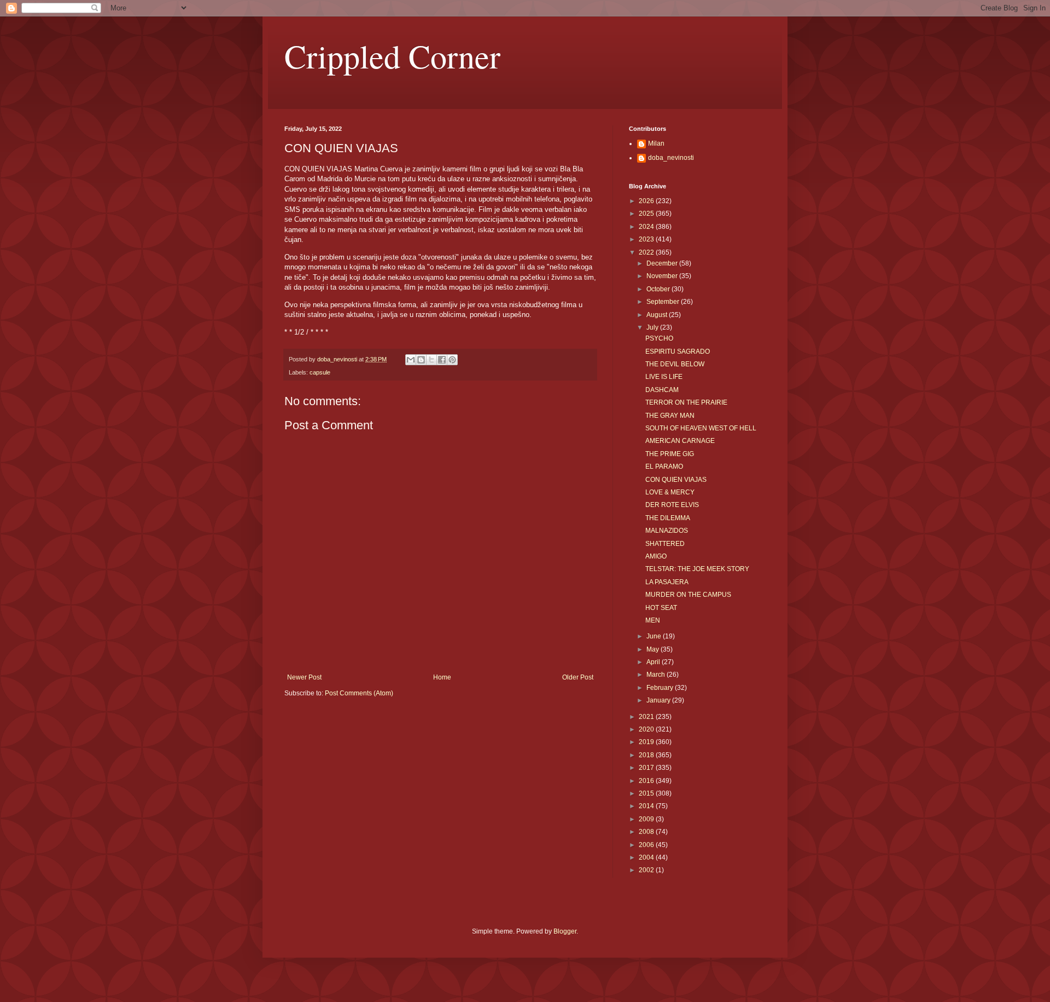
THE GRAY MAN (670, 415)
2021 (647, 717)
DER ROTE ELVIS (672, 505)
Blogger (564, 931)
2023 (647, 239)
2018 (647, 755)
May (653, 649)
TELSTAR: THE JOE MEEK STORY (697, 569)
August (657, 315)
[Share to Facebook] (441, 359)
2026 (647, 201)
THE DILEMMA (667, 518)
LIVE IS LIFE (663, 377)
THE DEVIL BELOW (674, 364)
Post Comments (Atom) (359, 693)
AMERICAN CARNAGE (680, 441)
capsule (320, 372)
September (663, 302)
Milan (656, 143)
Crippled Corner (392, 56)
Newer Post (304, 677)
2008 (647, 832)
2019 (647, 742)
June (654, 636)
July (653, 327)
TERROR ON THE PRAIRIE (686, 402)
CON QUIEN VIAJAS (676, 479)
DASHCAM (662, 390)
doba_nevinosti (671, 158)
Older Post (577, 677)
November (662, 276)
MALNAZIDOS (666, 530)
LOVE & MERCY (670, 492)
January (659, 700)
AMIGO (656, 556)
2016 (647, 781)
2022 (647, 252)
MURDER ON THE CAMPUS (688, 594)
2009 (647, 819)
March (656, 674)
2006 (647, 845)
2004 (647, 857)
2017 (647, 767)
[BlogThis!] (421, 359)
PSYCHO (659, 338)
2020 (647, 729)
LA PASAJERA (667, 582)
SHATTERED (665, 544)
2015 (647, 793)
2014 (647, 806)
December (662, 263)
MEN (652, 620)
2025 (647, 213)
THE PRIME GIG (669, 454)
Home (442, 677)
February (660, 688)
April (654, 662)
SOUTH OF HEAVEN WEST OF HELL (700, 428)
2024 (647, 227)
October (659, 289)
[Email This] (410, 359)
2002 (647, 870)
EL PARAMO (664, 466)
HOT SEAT (661, 608)
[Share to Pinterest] (452, 359)
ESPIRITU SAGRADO (677, 351)
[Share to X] (431, 359)
